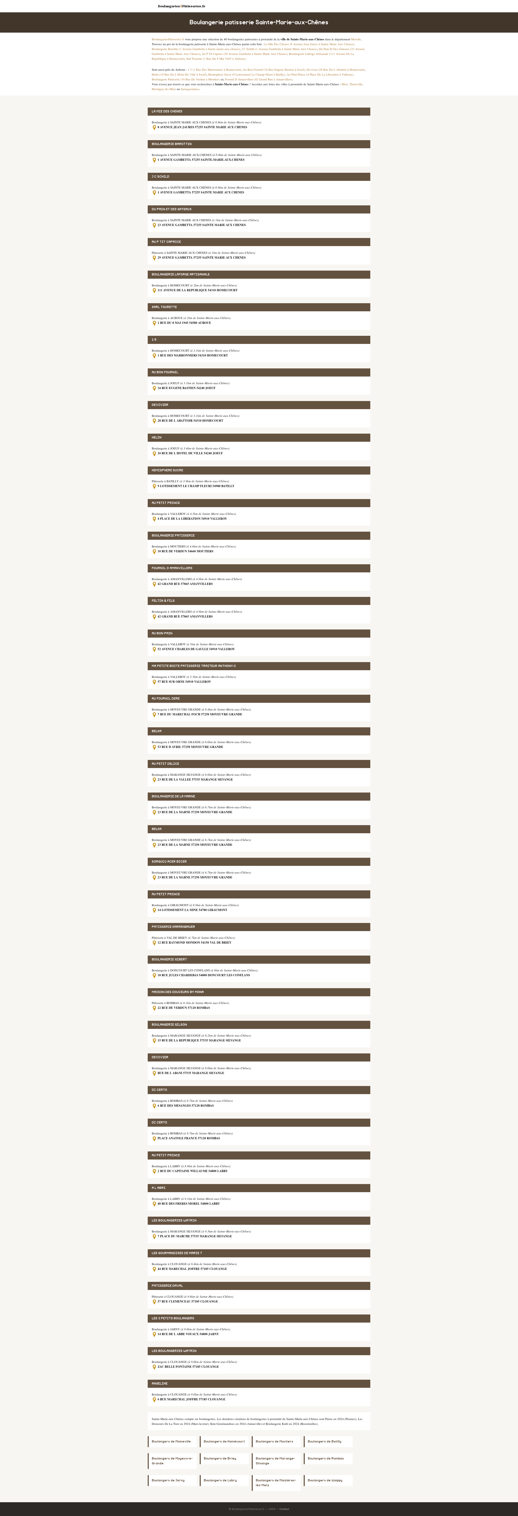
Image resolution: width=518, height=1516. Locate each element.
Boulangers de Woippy (325, 1480)
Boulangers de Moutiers (274, 1441)
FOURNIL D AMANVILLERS (172, 568)
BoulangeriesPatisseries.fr (168, 39)
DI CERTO (159, 1089)
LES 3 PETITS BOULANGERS (173, 1318)
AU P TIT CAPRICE (166, 241)
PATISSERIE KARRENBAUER (173, 926)
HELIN (156, 437)
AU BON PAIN (162, 633)
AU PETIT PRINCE (166, 503)
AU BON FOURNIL (165, 372)
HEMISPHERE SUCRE (167, 470)
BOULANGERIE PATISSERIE (173, 535)
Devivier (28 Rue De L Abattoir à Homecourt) (336, 69)
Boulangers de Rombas (326, 1458)
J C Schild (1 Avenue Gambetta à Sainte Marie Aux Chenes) (279, 49)
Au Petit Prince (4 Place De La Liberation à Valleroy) (320, 74)
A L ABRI (159, 1188)
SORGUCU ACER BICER (169, 861)
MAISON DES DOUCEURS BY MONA (178, 992)
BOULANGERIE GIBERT (169, 959)
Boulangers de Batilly (324, 1441)
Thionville (355, 84)
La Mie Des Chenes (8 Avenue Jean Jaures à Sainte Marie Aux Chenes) (309, 44)
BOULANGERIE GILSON (169, 1024)
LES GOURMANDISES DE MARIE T (177, 1253)
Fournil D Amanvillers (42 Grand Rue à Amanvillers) (258, 79)
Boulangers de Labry (220, 1480)
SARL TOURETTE (164, 307)
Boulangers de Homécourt (224, 1441)
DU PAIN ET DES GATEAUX (172, 209)
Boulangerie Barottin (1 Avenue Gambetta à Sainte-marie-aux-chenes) (196, 49)
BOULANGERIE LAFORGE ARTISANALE (181, 274)
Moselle (356, 39)
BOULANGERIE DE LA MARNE (173, 796)
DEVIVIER (160, 404)
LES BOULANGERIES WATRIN (174, 1220)
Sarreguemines (190, 89)
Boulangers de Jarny (168, 1480)
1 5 (154, 339)
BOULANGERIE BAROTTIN (172, 144)
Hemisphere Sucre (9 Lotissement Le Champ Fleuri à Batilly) (246, 74)
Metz (345, 84)
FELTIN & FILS (163, 600)
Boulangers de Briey (220, 1458)
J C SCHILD (160, 176)
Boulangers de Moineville (171, 1441)
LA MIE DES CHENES (167, 111)
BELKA (156, 731)
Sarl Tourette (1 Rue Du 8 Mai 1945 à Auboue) (216, 59)
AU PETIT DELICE (165, 763)
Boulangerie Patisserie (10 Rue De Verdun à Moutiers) (186, 79)
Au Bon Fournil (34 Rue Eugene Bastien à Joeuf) (274, 69)
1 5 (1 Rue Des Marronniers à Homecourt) (214, 69)
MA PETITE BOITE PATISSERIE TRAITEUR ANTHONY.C (194, 666)
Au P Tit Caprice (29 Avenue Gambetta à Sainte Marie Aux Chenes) (244, 54)
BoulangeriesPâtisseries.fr (181, 6)
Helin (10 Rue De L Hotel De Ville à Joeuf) (179, 74)
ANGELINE (160, 1383)
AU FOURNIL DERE (166, 698)
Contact (284, 1509)
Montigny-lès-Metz (164, 89)
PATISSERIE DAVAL (167, 1285)
